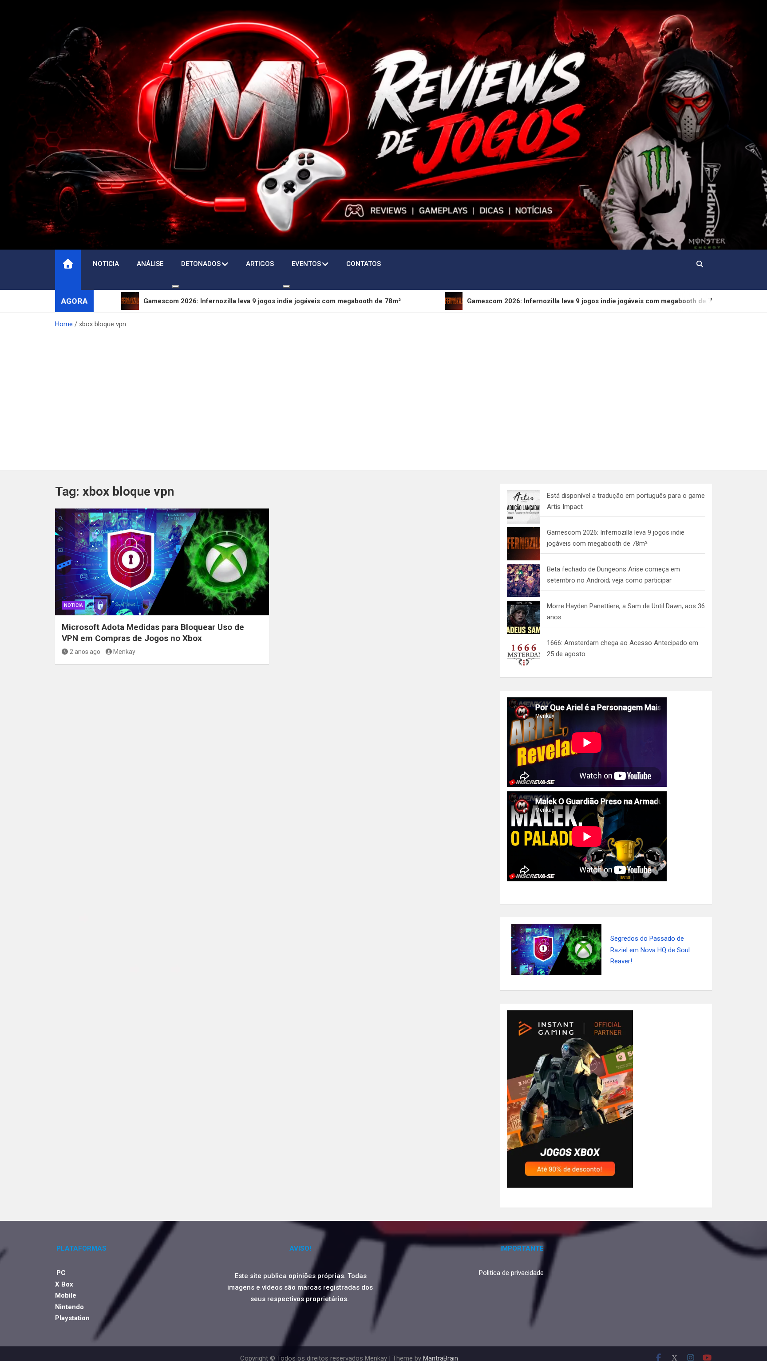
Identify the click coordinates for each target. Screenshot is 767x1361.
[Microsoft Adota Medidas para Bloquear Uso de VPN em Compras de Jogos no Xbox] (162, 561)
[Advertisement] (383, 397)
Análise (150, 264)
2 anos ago (85, 651)
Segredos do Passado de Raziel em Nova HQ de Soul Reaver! (650, 950)
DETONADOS (201, 264)
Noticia (106, 264)
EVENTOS (306, 264)
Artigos (260, 264)
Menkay (124, 651)
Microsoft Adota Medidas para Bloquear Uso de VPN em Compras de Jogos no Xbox (153, 632)
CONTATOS (363, 264)
